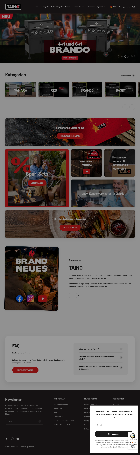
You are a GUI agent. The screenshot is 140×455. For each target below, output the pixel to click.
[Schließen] (134, 410)
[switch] (133, 446)
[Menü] (136, 433)
